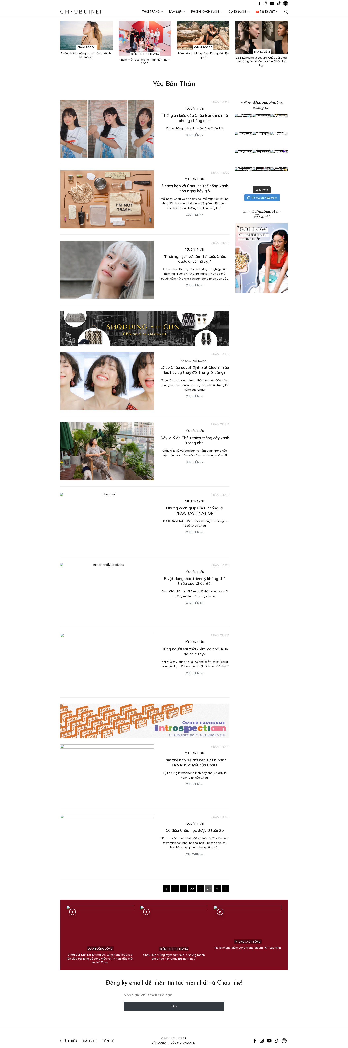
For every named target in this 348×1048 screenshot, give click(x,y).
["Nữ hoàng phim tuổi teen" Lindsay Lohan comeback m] (244, 123)
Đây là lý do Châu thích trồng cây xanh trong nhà (194, 440)
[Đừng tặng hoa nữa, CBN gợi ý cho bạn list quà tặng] (262, 159)
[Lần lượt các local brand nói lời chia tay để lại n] (244, 159)
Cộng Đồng (237, 11)
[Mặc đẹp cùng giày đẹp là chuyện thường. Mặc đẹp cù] (244, 176)
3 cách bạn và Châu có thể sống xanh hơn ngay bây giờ (194, 188)
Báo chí (89, 1040)
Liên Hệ (108, 1040)
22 (192, 889)
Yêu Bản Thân (194, 108)
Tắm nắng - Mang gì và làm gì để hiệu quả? (203, 55)
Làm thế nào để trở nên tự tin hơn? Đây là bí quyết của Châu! (195, 762)
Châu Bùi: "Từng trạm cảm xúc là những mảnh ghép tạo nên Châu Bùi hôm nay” (174, 957)
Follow (259, 102)
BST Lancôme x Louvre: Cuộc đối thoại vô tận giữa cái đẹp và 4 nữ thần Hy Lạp (261, 61)
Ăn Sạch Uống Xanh (194, 360)
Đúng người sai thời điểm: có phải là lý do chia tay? (194, 651)
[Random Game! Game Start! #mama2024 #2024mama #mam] (279, 141)
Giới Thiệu (68, 1040)
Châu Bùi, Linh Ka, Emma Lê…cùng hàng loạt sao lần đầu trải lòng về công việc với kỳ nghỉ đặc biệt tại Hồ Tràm (100, 958)
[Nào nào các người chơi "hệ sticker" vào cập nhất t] (262, 141)
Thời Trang (151, 11)
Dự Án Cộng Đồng (100, 948)
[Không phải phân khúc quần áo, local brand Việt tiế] (262, 123)
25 (217, 889)
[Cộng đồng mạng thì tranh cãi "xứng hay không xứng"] (279, 159)
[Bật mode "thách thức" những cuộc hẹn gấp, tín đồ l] (262, 176)
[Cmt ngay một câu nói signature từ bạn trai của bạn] (279, 123)
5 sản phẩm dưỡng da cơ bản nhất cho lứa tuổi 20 (86, 55)
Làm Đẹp (175, 11)
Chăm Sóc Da (86, 47)
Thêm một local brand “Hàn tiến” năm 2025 (144, 61)
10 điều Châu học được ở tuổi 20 (195, 830)
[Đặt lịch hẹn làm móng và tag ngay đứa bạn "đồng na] (244, 141)
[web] (144, 721)
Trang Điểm (262, 51)
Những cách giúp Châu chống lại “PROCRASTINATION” (195, 511)
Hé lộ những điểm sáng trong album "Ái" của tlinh (248, 947)
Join (259, 211)
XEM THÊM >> (194, 135)
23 (200, 889)
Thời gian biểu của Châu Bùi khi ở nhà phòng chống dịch (195, 118)
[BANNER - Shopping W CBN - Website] (144, 328)
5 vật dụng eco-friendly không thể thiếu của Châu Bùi (194, 581)
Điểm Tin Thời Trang (145, 53)
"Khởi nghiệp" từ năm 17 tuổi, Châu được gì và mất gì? (194, 259)
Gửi (174, 1006)
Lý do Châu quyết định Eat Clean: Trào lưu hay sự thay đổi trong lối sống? (194, 370)
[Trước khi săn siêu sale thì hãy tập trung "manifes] (279, 176)
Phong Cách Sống (205, 11)
